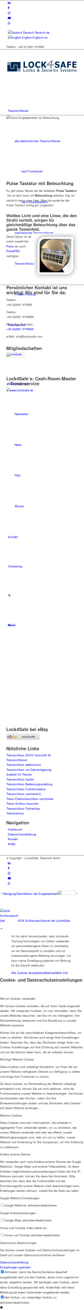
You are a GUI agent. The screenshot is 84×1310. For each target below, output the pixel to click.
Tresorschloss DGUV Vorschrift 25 (28, 755)
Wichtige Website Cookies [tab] (17, 1059)
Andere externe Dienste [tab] (15, 1154)
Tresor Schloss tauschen (22, 803)
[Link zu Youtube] (9, 18)
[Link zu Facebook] (8, 7)
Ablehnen (49, 973)
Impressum (15, 829)
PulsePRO (13, 251)
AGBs (12, 844)
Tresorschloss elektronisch (23, 764)
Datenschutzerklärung (22, 834)
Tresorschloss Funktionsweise (25, 789)
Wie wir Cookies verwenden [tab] (18, 998)
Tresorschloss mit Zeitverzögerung (28, 769)
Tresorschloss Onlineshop (23, 808)
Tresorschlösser (16, 760)
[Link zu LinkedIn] (9, 2)
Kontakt (13, 839)
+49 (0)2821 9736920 (20, 329)
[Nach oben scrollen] (1, 929)
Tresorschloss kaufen (20, 779)
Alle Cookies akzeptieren (27, 973)
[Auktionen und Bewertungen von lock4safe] (23, 739)
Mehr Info (62, 973)
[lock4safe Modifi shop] (42, 81)
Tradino (66, 858)
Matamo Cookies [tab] (11, 1115)
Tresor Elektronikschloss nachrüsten (30, 799)
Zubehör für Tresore (19, 774)
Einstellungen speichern (15, 1267)
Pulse (10, 246)
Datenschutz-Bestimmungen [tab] (18, 1243)
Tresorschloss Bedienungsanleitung (29, 784)
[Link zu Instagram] (9, 13)
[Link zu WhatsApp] (9, 23)
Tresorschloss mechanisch (23, 794)
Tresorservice (15, 813)
